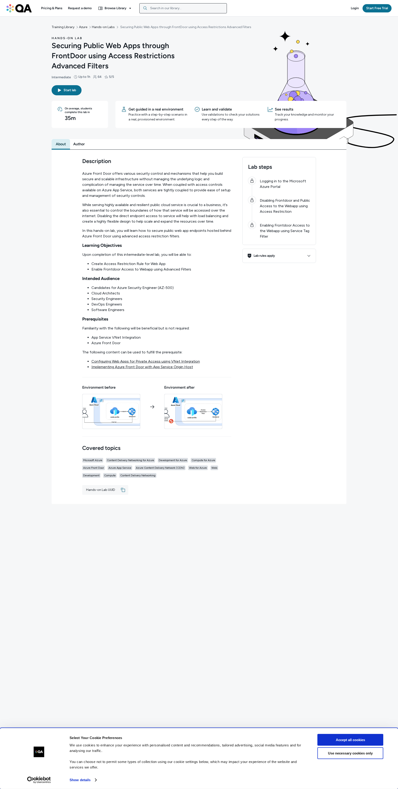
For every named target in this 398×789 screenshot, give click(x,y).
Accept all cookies (350, 740)
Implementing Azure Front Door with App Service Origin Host (142, 367)
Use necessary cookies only (350, 753)
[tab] (61, 144)
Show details (80, 780)
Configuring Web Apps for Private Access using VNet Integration (145, 361)
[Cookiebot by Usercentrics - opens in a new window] (39, 780)
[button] (51, 8)
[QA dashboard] (19, 8)
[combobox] (183, 8)
